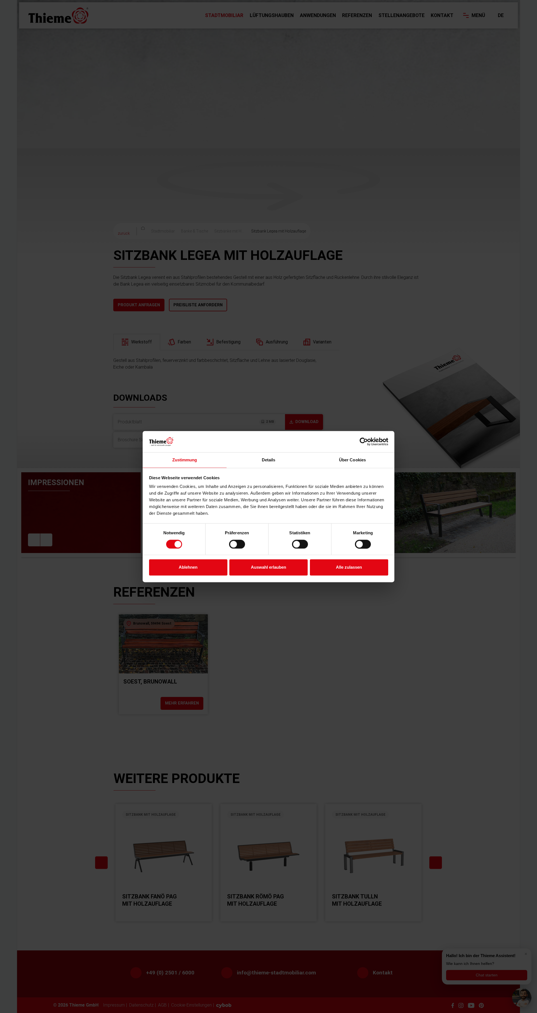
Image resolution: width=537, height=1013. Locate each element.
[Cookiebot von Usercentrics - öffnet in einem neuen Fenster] (363, 441)
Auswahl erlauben (268, 567)
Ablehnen (188, 567)
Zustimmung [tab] (184, 460)
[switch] (237, 544)
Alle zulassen (349, 567)
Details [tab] (268, 460)
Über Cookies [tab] (352, 460)
